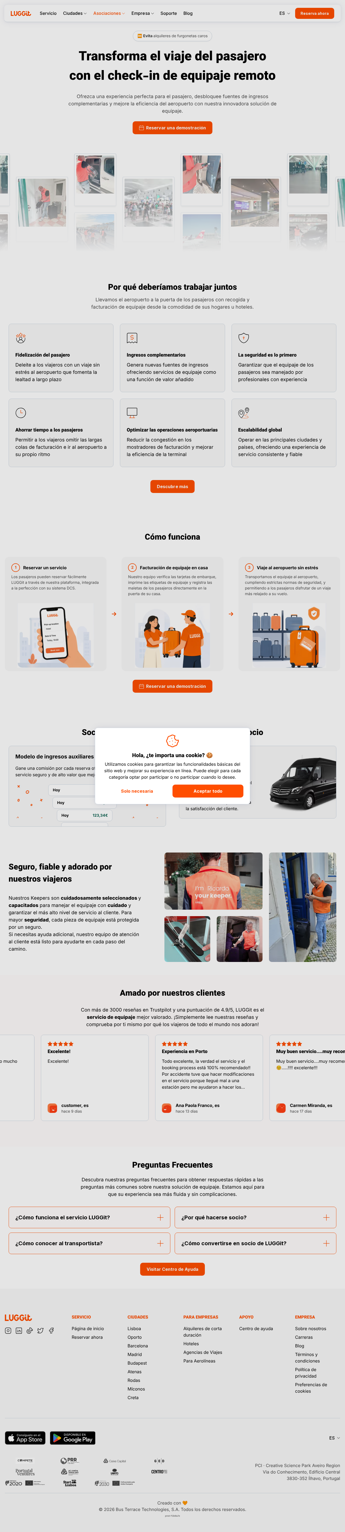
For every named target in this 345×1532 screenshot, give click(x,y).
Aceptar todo (208, 791)
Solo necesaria (137, 791)
